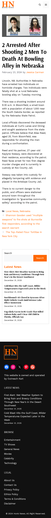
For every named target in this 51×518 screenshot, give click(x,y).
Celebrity (9, 458)
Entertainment (12, 439)
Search (8, 253)
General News (11, 449)
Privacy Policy (11, 489)
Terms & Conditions (15, 499)
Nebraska (25, 211)
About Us (9, 480)
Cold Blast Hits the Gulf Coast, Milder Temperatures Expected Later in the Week (25, 287)
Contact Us (10, 485)
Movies (8, 453)
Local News (12, 211)
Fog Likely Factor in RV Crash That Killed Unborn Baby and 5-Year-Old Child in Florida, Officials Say (23, 314)
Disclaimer (10, 503)
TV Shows (9, 444)
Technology (10, 463)
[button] (40, 4)
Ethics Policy (11, 494)
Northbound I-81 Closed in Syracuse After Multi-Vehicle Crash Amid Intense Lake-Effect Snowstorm (24, 300)
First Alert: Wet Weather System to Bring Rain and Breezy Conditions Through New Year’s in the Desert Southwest (24, 274)
